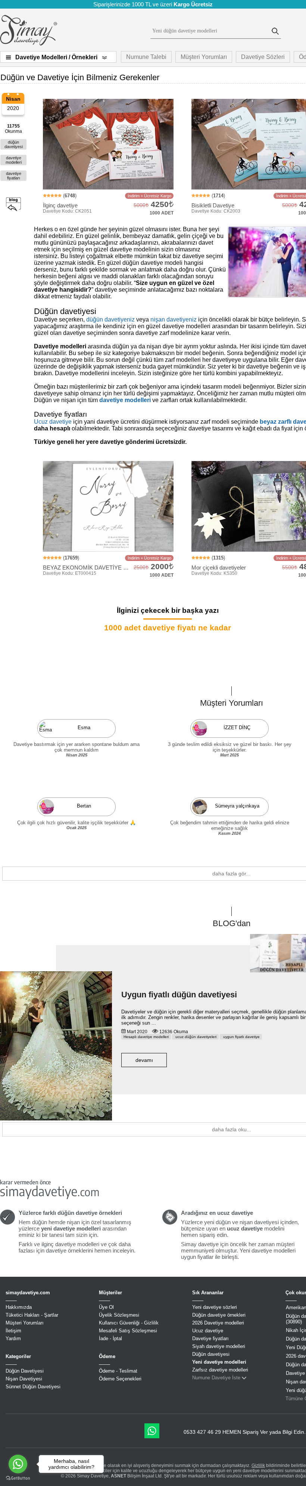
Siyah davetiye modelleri (218, 1346)
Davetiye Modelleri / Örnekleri (56, 57)
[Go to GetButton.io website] (18, 1478)
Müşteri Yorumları (204, 57)
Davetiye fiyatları (210, 1338)
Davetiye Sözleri (263, 57)
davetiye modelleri (14, 160)
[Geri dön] (13, 205)
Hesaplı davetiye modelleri (146, 1037)
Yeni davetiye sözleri (214, 1307)
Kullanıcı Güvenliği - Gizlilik (129, 1323)
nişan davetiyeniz (173, 319)
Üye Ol (106, 1307)
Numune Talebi (146, 57)
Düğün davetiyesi (211, 1354)
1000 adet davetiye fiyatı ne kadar (167, 627)
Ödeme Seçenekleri (120, 1379)
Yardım (13, 1338)
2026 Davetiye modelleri (218, 1323)
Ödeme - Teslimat (118, 1371)
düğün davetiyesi (13, 144)
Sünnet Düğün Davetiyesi (33, 1386)
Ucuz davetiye (53, 421)
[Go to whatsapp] (18, 1464)
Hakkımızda (19, 1307)
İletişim (13, 1330)
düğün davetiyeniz (110, 319)
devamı (144, 1060)
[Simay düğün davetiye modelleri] (28, 44)
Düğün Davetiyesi (25, 1371)
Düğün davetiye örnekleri (219, 1315)
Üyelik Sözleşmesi (119, 1315)
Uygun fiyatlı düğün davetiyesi (179, 994)
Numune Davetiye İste (216, 1377)
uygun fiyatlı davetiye (241, 1037)
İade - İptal (110, 1338)
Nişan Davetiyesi (24, 1379)
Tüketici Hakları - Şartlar (32, 1315)
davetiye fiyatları (13, 175)
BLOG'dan (231, 923)
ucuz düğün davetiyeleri (195, 1037)
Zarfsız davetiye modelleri (220, 1370)
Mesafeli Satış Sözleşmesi (128, 1330)
